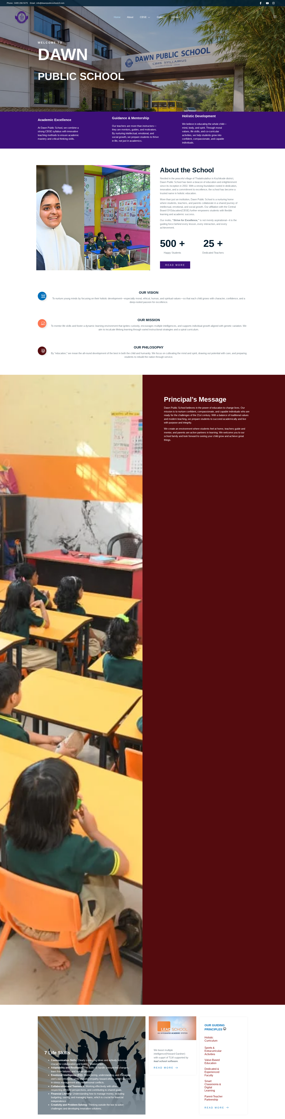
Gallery (161, 17)
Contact (175, 17)
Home (117, 17)
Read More (164, 1068)
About (130, 17)
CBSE (143, 17)
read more (175, 265)
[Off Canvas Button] (275, 17)
